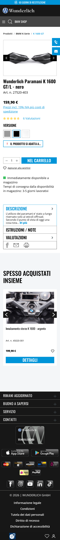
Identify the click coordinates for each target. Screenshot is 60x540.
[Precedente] (6, 58)
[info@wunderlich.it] (56, 51)
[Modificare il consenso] (12, 536)
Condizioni (27, 509)
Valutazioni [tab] (16, 237)
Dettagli (30, 360)
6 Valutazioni (31, 118)
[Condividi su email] (16, 245)
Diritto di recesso (27, 520)
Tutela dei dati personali (27, 515)
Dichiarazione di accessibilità (30, 526)
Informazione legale (27, 503)
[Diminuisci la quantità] (6, 160)
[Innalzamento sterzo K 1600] (30, 308)
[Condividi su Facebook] (7, 245)
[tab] (30, 215)
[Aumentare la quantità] (17, 160)
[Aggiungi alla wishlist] (52, 351)
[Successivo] (53, 58)
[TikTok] (49, 484)
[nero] (16, 134)
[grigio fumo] (7, 134)
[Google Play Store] (45, 452)
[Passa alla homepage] (19, 10)
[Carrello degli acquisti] (58, 22)
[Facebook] (10, 484)
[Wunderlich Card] (30, 435)
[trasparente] (26, 134)
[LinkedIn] (39, 484)
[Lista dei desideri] (47, 536)
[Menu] (4, 22)
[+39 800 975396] (56, 42)
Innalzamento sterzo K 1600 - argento (26, 329)
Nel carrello (39, 160)
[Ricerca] (10, 22)
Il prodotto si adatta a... (25, 144)
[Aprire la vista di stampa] (26, 245)
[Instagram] (20, 484)
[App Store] (15, 452)
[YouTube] (30, 484)
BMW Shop (21, 21)
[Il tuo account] (53, 536)
